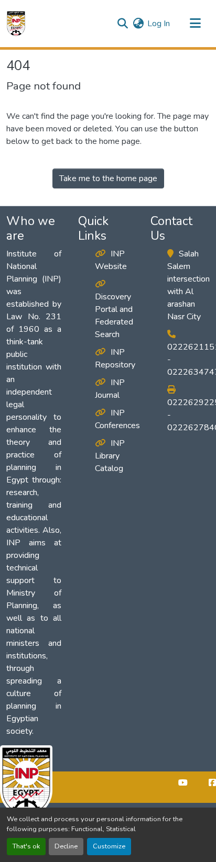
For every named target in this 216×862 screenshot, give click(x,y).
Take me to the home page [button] (108, 178)
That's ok (26, 846)
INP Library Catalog (110, 456)
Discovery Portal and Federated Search (114, 315)
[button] (16, 23)
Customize (109, 846)
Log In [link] (158, 23)
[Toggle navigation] (195, 23)
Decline (66, 846)
